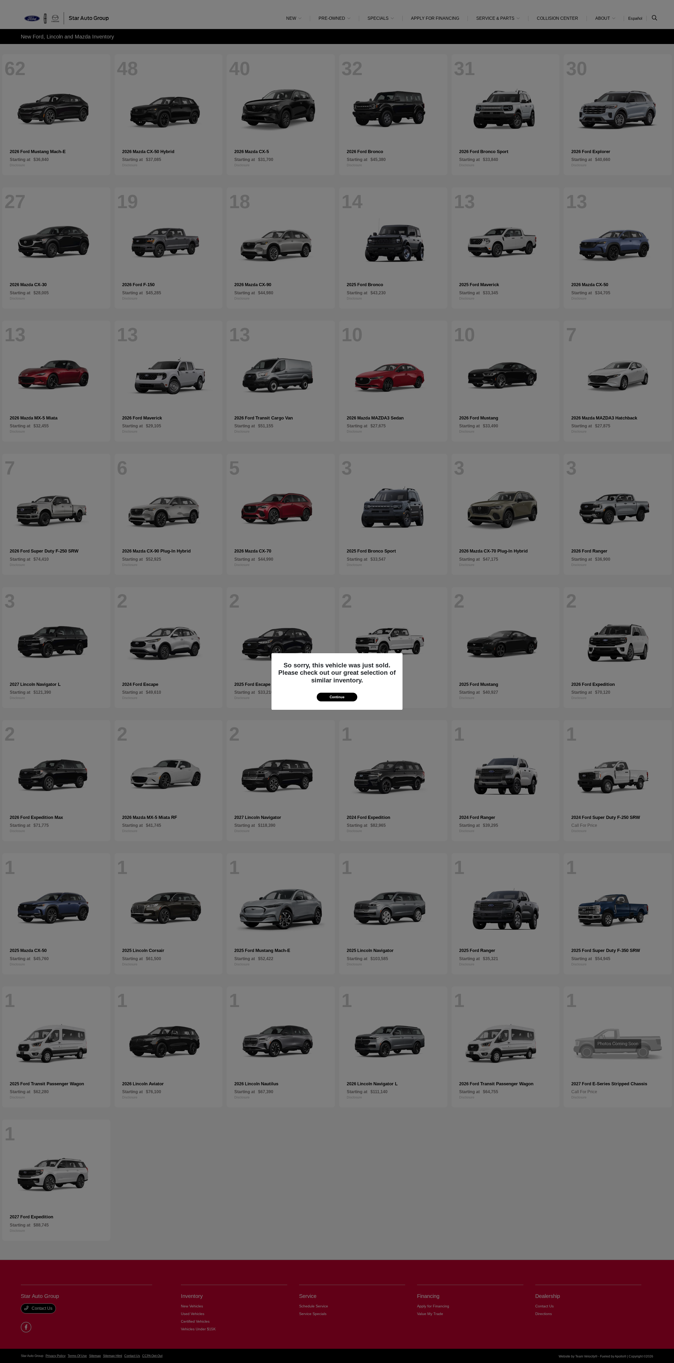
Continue (337, 697)
